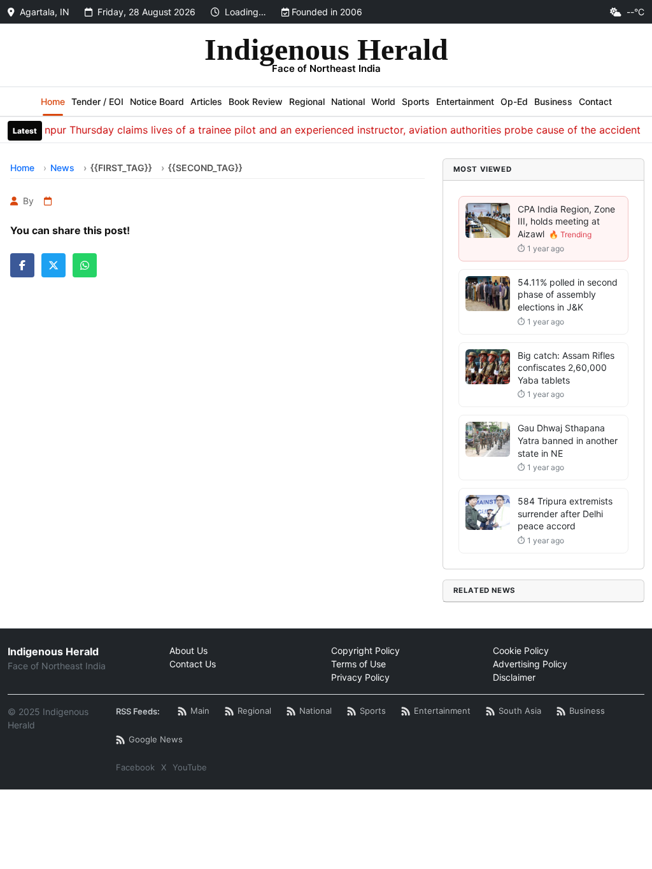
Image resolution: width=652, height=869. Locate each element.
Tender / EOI (97, 101)
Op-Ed (514, 101)
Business (553, 101)
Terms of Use (358, 663)
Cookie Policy (521, 650)
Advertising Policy (530, 663)
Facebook (135, 767)
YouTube (190, 767)
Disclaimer (514, 677)
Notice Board (157, 101)
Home (53, 101)
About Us (188, 650)
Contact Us (192, 663)
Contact (595, 101)
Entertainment (465, 101)
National (348, 101)
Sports (416, 101)
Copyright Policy (365, 650)
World (383, 101)
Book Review (256, 101)
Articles (206, 101)
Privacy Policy (360, 677)
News (62, 167)
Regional (307, 101)
